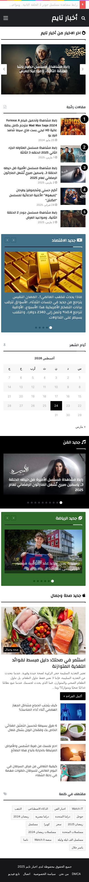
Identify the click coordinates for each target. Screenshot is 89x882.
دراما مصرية (42, 816)
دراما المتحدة (62, 816)
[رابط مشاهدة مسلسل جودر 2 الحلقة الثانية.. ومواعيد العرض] (73, 218)
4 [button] (40, 328)
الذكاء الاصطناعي (38, 808)
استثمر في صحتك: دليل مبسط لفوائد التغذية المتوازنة (49, 663)
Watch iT (77, 808)
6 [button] (43, 503)
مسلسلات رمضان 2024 (42, 832)
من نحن (64, 874)
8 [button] (35, 503)
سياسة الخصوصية (45, 874)
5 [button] (36, 328)
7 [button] (39, 503)
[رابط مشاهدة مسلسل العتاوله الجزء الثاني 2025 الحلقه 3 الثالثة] (73, 153)
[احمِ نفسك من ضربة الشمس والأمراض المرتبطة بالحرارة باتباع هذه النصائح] (73, 752)
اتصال (26, 874)
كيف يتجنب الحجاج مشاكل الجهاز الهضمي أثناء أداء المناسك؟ (34, 707)
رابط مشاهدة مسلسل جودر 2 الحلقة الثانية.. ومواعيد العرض (32, 215)
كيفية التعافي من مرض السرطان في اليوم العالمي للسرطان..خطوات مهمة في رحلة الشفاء (31, 770)
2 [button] (47, 328)
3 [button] (43, 328)
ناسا (25, 839)
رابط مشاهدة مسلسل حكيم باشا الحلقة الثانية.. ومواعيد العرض (43, 68)
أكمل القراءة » (72, 696)
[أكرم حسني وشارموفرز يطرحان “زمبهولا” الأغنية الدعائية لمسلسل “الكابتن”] (73, 196)
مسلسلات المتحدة (72, 832)
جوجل (79, 816)
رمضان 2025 (75, 824)
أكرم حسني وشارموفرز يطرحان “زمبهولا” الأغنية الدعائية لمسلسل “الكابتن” (33, 195)
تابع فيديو (14, 874)
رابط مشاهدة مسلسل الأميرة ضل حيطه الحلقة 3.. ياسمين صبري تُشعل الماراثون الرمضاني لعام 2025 (30, 173)
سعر (58, 824)
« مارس (81, 426)
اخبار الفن (59, 808)
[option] (43, 69)
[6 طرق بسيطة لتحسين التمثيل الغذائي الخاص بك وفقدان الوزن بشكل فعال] (73, 732)
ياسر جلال (77, 847)
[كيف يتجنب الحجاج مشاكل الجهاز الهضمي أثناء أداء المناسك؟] (73, 711)
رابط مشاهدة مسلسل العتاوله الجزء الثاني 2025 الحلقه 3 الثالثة (32, 150)
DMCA (76, 874)
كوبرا (47, 824)
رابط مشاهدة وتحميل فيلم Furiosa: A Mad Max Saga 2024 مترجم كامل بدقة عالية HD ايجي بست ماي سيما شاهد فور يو (30, 127)
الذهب (18, 808)
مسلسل (33, 824)
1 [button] (50, 327)
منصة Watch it (42, 839)
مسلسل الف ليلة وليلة (70, 839)
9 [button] (32, 503)
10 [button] (28, 503)
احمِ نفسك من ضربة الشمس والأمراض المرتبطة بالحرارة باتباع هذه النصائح (31, 748)
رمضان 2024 (21, 816)
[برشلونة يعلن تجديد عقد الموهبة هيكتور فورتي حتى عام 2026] (43, 551)
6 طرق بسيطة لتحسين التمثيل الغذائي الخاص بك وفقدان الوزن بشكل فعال (31, 728)
